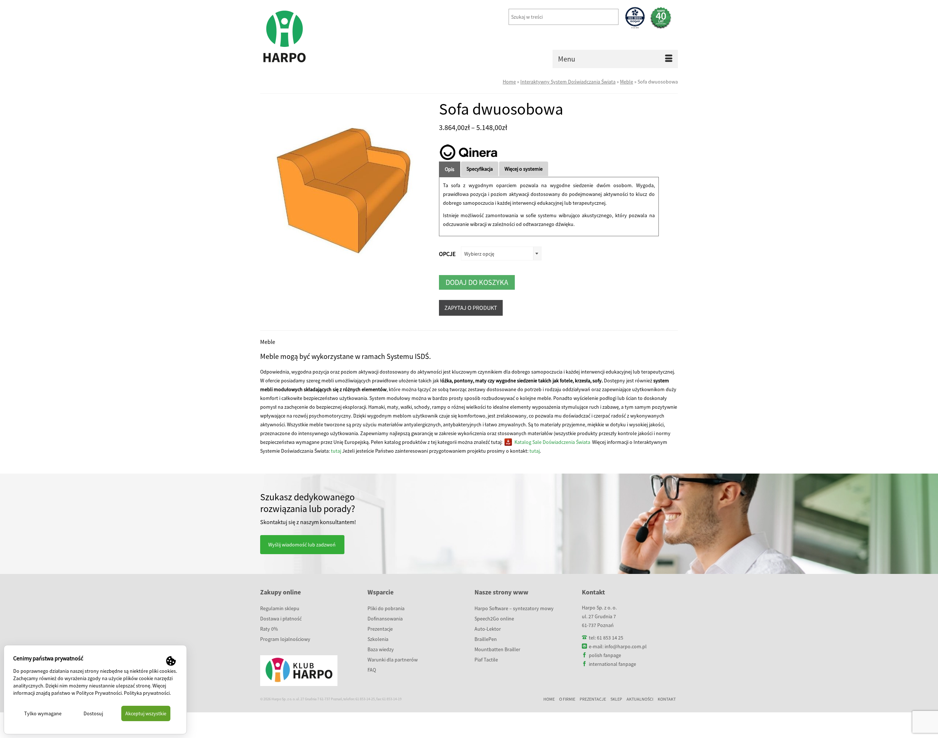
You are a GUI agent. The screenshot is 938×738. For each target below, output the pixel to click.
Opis (449, 169)
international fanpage (612, 664)
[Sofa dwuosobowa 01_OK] (344, 184)
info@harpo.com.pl (626, 646)
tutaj (336, 451)
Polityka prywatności (147, 693)
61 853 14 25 (610, 637)
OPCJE (447, 253)
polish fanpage (605, 655)
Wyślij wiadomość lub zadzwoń (302, 544)
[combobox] (501, 253)
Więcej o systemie (524, 169)
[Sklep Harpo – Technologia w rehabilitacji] (326, 36)
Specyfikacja (479, 169)
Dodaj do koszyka (477, 282)
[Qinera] (468, 152)
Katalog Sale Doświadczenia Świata (552, 442)
